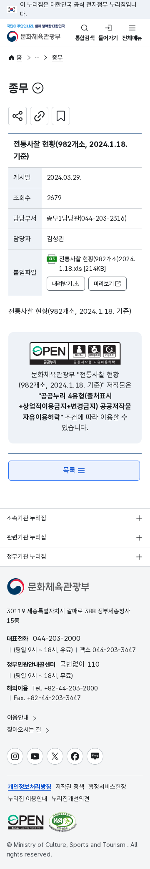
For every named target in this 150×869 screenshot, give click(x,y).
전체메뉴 (132, 38)
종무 (57, 57)
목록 (69, 470)
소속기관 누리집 (26, 518)
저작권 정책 (69, 787)
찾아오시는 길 (25, 729)
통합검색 (85, 38)
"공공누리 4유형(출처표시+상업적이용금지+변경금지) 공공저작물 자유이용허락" (75, 406)
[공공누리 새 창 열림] (75, 353)
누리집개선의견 (71, 799)
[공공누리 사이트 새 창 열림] (26, 822)
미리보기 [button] (104, 283)
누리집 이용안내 (28, 799)
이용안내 (18, 717)
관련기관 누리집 (26, 537)
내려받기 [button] (62, 283)
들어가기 (108, 38)
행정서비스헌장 (107, 787)
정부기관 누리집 (26, 556)
